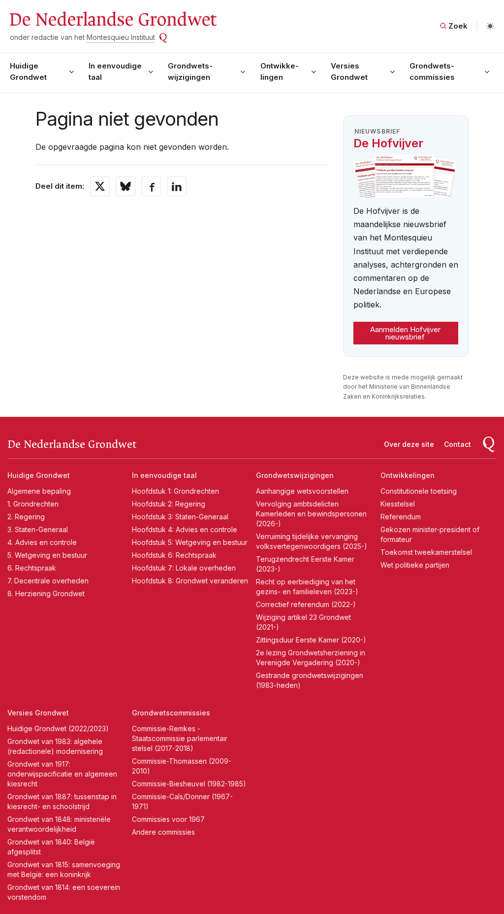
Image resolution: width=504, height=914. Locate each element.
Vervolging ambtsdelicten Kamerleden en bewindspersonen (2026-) (311, 514)
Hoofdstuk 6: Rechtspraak (174, 555)
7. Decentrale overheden (48, 580)
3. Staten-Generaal (37, 529)
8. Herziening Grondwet (46, 593)
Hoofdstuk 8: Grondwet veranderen (190, 580)
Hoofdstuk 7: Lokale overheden (184, 568)
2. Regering (26, 516)
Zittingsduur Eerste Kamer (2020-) (311, 640)
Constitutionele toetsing (418, 491)
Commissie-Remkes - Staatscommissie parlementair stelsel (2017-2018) (179, 738)
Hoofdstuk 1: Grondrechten (175, 491)
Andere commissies (163, 832)
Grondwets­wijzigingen (190, 71)
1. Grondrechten (33, 504)
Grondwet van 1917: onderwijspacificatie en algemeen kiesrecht (62, 774)
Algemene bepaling (39, 491)
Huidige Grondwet (28, 71)
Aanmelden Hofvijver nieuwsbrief (405, 333)
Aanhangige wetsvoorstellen (302, 491)
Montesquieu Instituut (121, 37)
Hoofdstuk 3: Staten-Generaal (180, 516)
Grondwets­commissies (432, 71)
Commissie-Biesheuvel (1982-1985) (189, 783)
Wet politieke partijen (414, 565)
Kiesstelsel (397, 504)
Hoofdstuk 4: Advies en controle (184, 529)
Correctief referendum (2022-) (306, 604)
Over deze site (409, 444)
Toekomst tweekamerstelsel (426, 552)
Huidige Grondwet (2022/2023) (58, 728)
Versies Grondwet (349, 71)
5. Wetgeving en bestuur (47, 555)
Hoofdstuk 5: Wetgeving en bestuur (190, 542)
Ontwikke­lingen (279, 71)
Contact (457, 444)
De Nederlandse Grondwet (112, 20)
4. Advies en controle (42, 542)
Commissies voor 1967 (168, 819)
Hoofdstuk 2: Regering (168, 504)
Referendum (400, 516)
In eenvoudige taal (115, 71)
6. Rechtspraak (31, 568)
